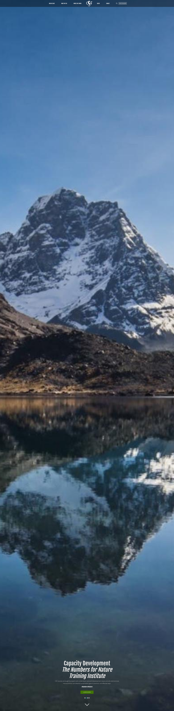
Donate (108, 3)
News (98, 3)
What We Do (64, 3)
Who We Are (52, 3)
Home (89, 3)
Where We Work (77, 3)
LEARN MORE (87, 692)
